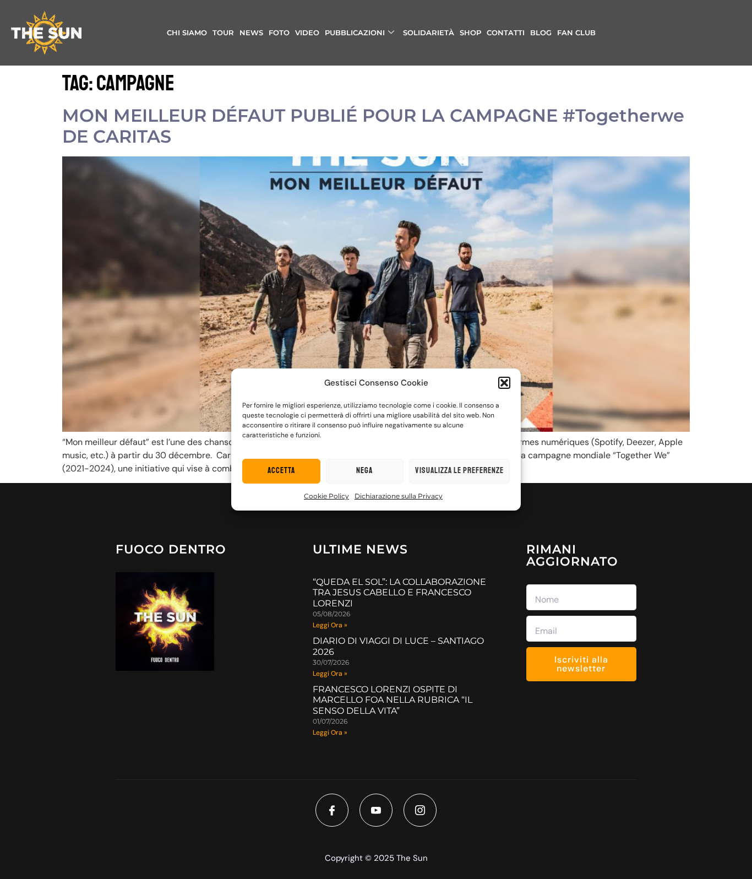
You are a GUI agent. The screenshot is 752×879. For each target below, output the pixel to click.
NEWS (251, 32)
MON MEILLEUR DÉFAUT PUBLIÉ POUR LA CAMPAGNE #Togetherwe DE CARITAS (373, 126)
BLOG (541, 32)
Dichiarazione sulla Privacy (399, 496)
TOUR (223, 32)
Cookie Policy (326, 496)
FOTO (279, 32)
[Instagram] (420, 810)
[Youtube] (376, 810)
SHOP (470, 32)
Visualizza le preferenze (459, 470)
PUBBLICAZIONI (355, 32)
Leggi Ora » (330, 625)
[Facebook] (331, 810)
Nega (364, 470)
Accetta (281, 470)
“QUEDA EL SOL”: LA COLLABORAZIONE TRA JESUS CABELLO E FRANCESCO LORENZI (399, 592)
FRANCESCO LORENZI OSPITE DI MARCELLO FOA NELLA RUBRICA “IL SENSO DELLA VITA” (392, 699)
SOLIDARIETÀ (428, 32)
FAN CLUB (576, 32)
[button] (504, 382)
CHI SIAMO (187, 32)
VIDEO (307, 32)
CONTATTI (506, 32)
